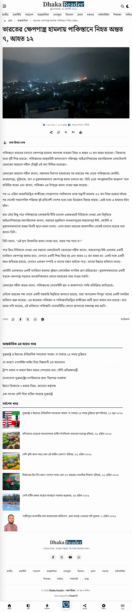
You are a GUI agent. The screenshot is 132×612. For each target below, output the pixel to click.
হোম (9, 21)
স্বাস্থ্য (87, 579)
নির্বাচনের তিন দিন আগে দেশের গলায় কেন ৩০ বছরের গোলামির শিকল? (57, 475)
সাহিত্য (60, 579)
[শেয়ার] (51, 132)
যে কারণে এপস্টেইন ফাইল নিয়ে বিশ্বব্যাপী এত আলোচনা (34, 362)
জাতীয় (5, 15)
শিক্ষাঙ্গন (117, 15)
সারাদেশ (29, 15)
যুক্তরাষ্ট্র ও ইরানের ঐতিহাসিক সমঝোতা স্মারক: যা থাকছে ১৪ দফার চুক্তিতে (44, 354)
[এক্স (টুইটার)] (61, 557)
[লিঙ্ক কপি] (13, 319)
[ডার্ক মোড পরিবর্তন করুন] (127, 6)
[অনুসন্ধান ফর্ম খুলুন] (122, 6)
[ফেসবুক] (53, 557)
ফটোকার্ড (125, 319)
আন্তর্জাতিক (43, 15)
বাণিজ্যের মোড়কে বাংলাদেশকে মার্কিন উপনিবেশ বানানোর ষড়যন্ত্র (54, 434)
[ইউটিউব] (70, 557)
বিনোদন (69, 15)
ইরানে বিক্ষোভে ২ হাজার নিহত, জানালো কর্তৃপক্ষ (29, 386)
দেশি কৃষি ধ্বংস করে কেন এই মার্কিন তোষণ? (44, 454)
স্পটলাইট (74, 579)
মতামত (90, 15)
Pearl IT (73, 596)
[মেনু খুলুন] (4, 6)
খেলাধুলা (57, 15)
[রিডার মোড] (81, 132)
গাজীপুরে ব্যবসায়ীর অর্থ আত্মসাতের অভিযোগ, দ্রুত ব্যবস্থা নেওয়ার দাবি (57, 516)
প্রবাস (80, 15)
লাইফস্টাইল (103, 15)
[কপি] (59, 132)
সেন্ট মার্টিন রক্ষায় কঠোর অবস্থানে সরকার (42, 496)
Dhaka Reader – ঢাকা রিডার (62, 590)
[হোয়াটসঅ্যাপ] (79, 557)
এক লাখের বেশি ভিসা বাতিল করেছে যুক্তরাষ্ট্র (28, 394)
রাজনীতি (17, 15)
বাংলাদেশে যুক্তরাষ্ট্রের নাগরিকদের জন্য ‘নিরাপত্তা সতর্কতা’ (34, 378)
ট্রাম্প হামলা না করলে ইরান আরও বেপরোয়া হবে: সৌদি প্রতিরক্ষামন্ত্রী (40, 370)
